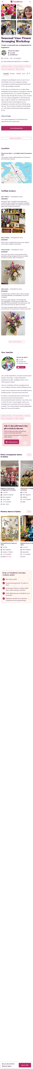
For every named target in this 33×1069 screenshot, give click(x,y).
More (23, 73)
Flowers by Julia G (13, 50)
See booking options (16, 128)
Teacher (18, 73)
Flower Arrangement (8, 69)
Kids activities (20, 69)
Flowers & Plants (18, 66)
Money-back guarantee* (13, 583)
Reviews (12, 73)
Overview (6, 73)
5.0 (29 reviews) (9, 1064)
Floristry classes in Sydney (11, 511)
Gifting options (12, 442)
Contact (20, 367)
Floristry (27, 66)
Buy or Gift (25, 1065)
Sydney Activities (7, 66)
